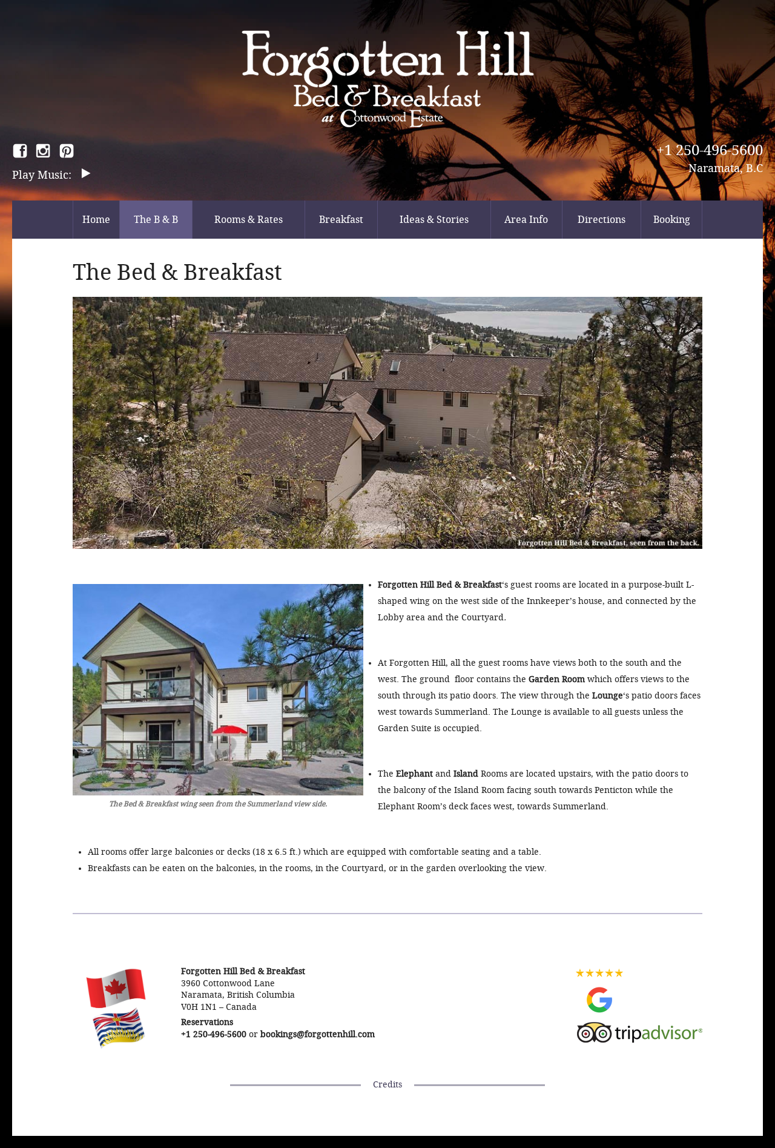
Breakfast (341, 219)
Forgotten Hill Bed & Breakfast (388, 78)
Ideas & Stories (434, 219)
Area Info (526, 219)
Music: (56, 175)
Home (96, 219)
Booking (671, 219)
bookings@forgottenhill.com (317, 1034)
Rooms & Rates (248, 219)
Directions (601, 219)
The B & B (156, 219)
